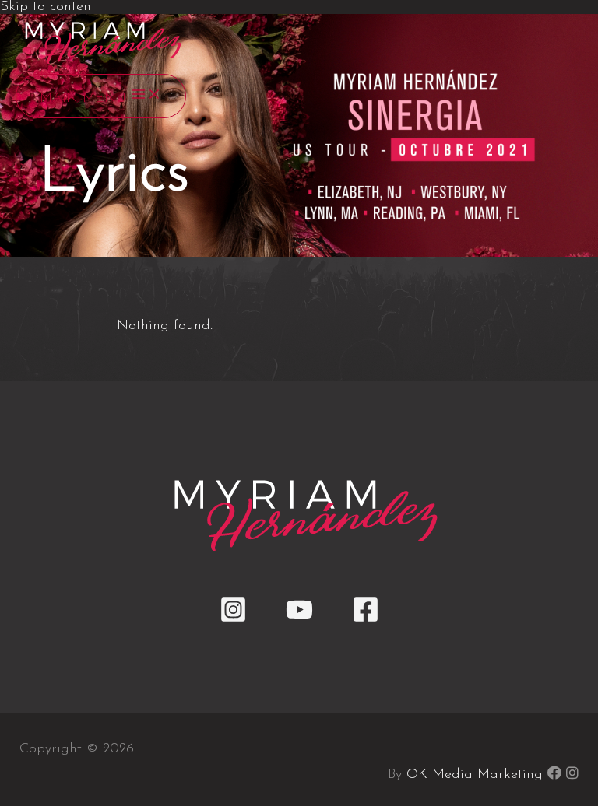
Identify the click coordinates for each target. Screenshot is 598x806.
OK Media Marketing (474, 775)
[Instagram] (233, 620)
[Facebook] (365, 620)
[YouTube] (299, 620)
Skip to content (48, 7)
